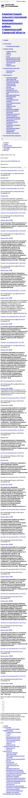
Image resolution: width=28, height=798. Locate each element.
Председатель (10, 71)
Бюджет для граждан (12, 133)
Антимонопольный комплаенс (11, 122)
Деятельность (7, 75)
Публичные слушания (12, 109)
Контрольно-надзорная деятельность (13, 119)
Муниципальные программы (11, 97)
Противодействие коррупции (12, 135)
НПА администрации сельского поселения (12, 81)
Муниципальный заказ (13, 95)
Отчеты (8, 54)
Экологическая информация (10, 130)
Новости (8, 64)
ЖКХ (7, 93)
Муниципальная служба (13, 58)
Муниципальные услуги (13, 59)
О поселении (7, 44)
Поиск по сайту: (21, 1)
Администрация (8, 49)
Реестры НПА (10, 89)
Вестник (8, 87)
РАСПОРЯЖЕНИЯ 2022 (14, 161)
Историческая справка (13, 46)
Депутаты (9, 72)
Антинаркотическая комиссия (15, 772)
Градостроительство (12, 92)
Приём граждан (10, 66)
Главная (5, 40)
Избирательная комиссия (11, 107)
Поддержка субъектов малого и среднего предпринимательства (13, 115)
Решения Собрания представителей (11, 78)
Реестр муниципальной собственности (13, 61)
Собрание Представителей (11, 68)
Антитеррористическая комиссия (16, 773)
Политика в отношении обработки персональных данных (16, 788)
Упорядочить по (5, 167)
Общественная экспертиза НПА (11, 84)
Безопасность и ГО (11, 90)
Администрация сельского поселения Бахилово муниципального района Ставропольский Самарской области (14, 23)
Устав (8, 56)
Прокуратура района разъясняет (12, 111)
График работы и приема (13, 732)
